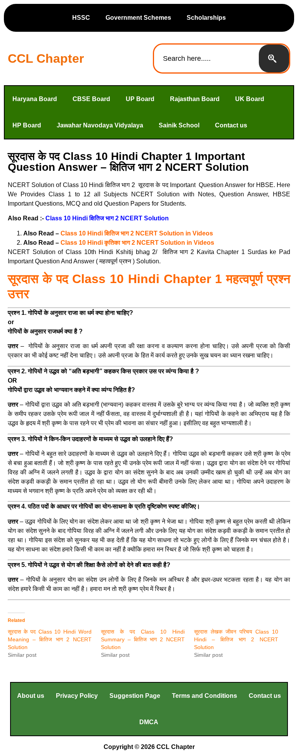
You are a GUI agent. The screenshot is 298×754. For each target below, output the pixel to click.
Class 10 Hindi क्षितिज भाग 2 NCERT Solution (107, 218)
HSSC (81, 17)
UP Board (140, 99)
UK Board (249, 99)
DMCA (148, 722)
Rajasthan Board (195, 99)
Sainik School (179, 125)
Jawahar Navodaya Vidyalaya (100, 125)
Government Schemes (138, 17)
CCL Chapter (46, 58)
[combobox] (206, 58)
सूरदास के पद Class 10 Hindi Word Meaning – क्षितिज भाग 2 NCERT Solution (50, 639)
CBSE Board (91, 99)
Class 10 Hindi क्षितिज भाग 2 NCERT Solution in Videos (137, 233)
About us (30, 695)
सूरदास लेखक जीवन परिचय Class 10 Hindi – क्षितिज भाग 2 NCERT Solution (236, 639)
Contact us (231, 125)
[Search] (274, 58)
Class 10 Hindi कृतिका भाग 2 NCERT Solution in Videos (137, 242)
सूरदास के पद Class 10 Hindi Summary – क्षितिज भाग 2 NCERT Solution (143, 639)
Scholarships (206, 17)
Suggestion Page (134, 695)
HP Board (26, 125)
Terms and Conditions (204, 695)
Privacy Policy (77, 695)
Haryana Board (34, 99)
